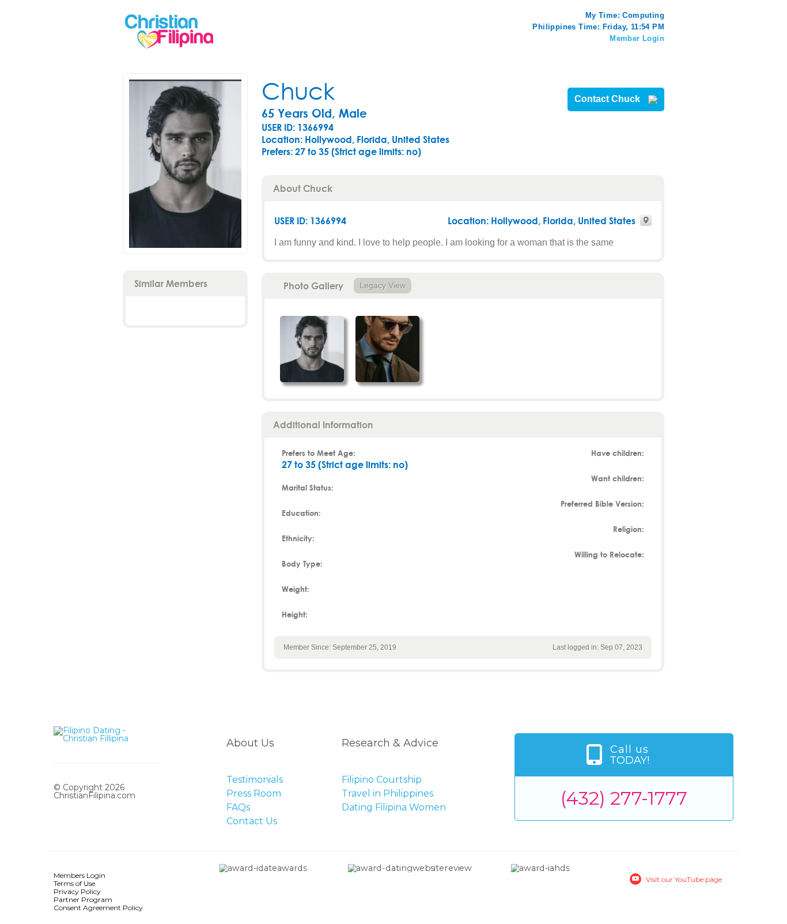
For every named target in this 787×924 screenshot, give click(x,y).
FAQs (238, 807)
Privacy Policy (77, 891)
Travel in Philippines (387, 793)
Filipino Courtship (382, 779)
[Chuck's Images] (312, 349)
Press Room (253, 793)
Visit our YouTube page (684, 879)
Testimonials (254, 779)
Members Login (79, 875)
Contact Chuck (608, 99)
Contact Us (251, 821)
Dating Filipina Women (394, 807)
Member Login (637, 38)
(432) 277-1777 (624, 798)
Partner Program (83, 899)
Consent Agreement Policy (98, 907)
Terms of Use (74, 883)
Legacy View (383, 285)
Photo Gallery (313, 285)
